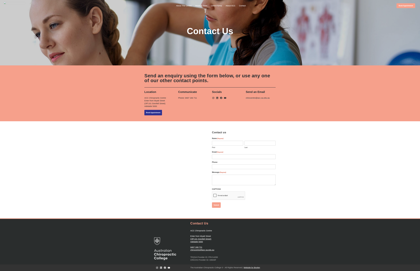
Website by (252, 268)
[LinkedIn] (217, 98)
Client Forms (216, 6)
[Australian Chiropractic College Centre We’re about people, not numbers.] (14, 5)
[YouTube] (225, 98)
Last (246, 147)
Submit (216, 205)
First (213, 147)
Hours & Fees (201, 6)
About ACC (230, 6)
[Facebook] (221, 98)
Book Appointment (406, 6)
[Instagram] (213, 98)
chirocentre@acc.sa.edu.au (202, 250)
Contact (242, 6)
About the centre (184, 6)
